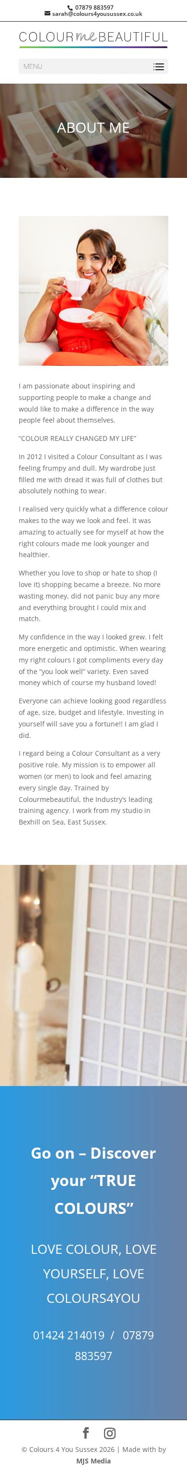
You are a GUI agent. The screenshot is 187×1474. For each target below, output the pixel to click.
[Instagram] (109, 1433)
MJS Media (93, 1460)
